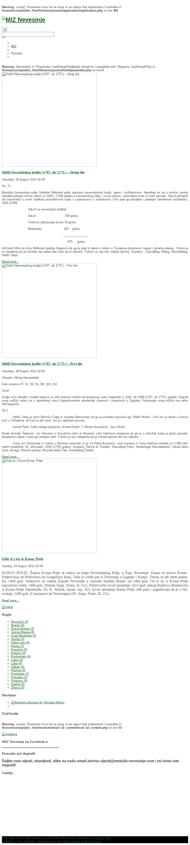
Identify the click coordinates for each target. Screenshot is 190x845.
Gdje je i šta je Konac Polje (22, 559)
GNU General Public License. (81, 841)
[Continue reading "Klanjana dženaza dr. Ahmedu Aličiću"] (37, 702)
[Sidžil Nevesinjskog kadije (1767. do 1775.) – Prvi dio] (49, 357)
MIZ (13, 46)
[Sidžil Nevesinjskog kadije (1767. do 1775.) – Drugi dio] (49, 165)
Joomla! (7, 841)
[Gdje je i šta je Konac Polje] (49, 552)
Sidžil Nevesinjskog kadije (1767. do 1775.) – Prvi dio (42, 364)
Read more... (10, 261)
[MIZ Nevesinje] (23, 19)
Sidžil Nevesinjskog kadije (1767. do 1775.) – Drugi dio (43, 172)
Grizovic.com (102, 838)
